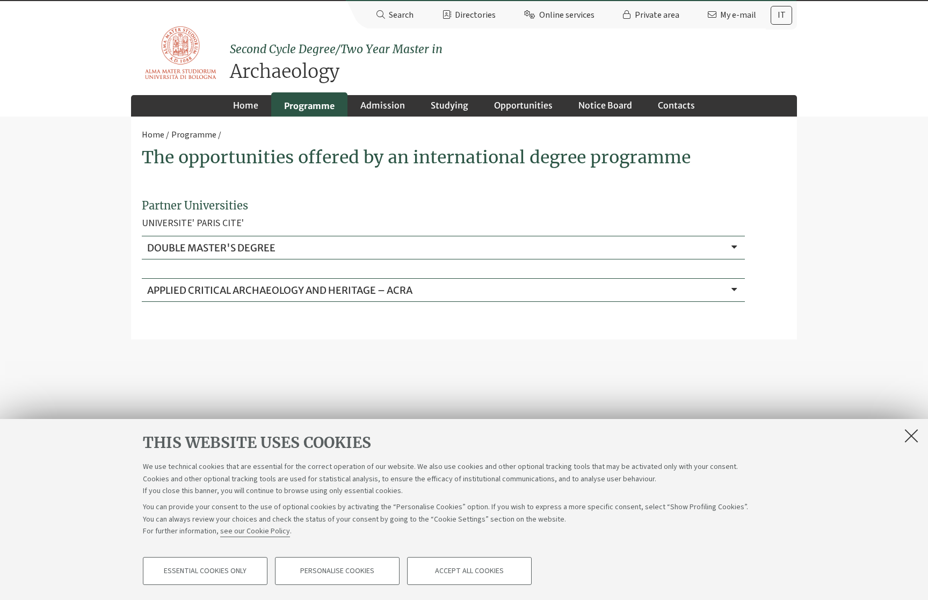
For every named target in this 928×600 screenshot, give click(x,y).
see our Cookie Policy (255, 531)
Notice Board (605, 105)
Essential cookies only (205, 571)
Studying (449, 105)
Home (245, 105)
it (782, 15)
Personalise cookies (337, 571)
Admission (382, 105)
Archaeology (336, 62)
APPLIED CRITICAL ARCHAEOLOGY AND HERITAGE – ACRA (279, 290)
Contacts (676, 105)
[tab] (781, 15)
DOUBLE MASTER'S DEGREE (211, 248)
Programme (309, 105)
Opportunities (523, 105)
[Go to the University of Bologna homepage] (181, 53)
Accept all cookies (469, 571)
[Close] (911, 435)
